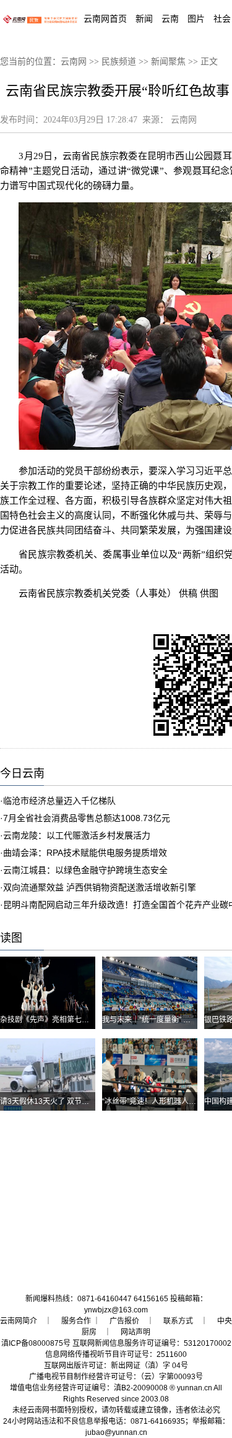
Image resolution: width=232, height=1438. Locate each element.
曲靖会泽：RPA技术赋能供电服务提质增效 (85, 853)
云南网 (74, 61)
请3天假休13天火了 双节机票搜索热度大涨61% (78, 1101)
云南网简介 (18, 1321)
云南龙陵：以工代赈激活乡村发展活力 (76, 835)
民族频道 (118, 61)
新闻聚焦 (168, 61)
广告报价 (124, 1321)
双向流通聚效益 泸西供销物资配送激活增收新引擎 (99, 887)
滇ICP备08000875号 (36, 1343)
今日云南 (22, 773)
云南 (170, 19)
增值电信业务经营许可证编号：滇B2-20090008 (89, 1388)
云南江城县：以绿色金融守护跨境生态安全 (85, 870)
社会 (222, 19)
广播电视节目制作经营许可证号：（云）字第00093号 (116, 1376)
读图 (11, 938)
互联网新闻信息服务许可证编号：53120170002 (151, 1343)
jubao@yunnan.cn (116, 1432)
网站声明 (135, 1332)
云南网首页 (105, 19)
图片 (196, 19)
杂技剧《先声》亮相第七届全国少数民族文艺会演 (81, 1019)
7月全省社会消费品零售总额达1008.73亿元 (86, 818)
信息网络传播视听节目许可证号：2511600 (116, 1354)
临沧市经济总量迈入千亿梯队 (59, 801)
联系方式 (178, 1321)
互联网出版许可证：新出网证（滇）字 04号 (116, 1365)
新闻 (144, 19)
